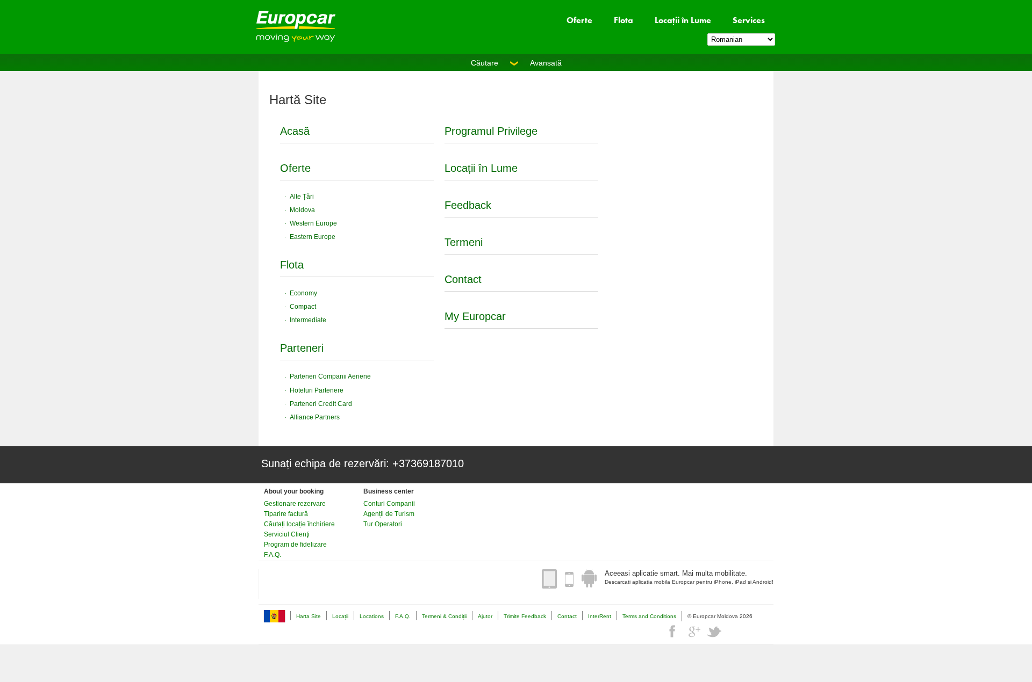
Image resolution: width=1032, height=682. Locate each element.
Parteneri (302, 348)
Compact (303, 306)
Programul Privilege (491, 131)
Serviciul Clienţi (287, 534)
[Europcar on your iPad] (549, 579)
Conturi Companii (389, 503)
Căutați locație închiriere (299, 524)
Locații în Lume (683, 20)
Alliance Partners (315, 417)
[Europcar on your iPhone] (569, 579)
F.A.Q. (272, 554)
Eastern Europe (312, 237)
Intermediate (308, 320)
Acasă (295, 131)
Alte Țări (302, 196)
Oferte (579, 20)
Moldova (302, 210)
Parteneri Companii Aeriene (330, 376)
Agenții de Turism (388, 514)
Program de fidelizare (295, 544)
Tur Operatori (382, 524)
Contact (463, 279)
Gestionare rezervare (295, 503)
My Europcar (475, 316)
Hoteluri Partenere (316, 390)
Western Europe (313, 223)
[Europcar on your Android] (589, 579)
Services (749, 20)
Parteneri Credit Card (321, 404)
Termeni (464, 242)
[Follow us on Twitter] (714, 631)
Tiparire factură (286, 514)
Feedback (468, 205)
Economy (303, 293)
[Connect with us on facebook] (673, 631)
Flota (623, 20)
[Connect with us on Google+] (693, 631)
